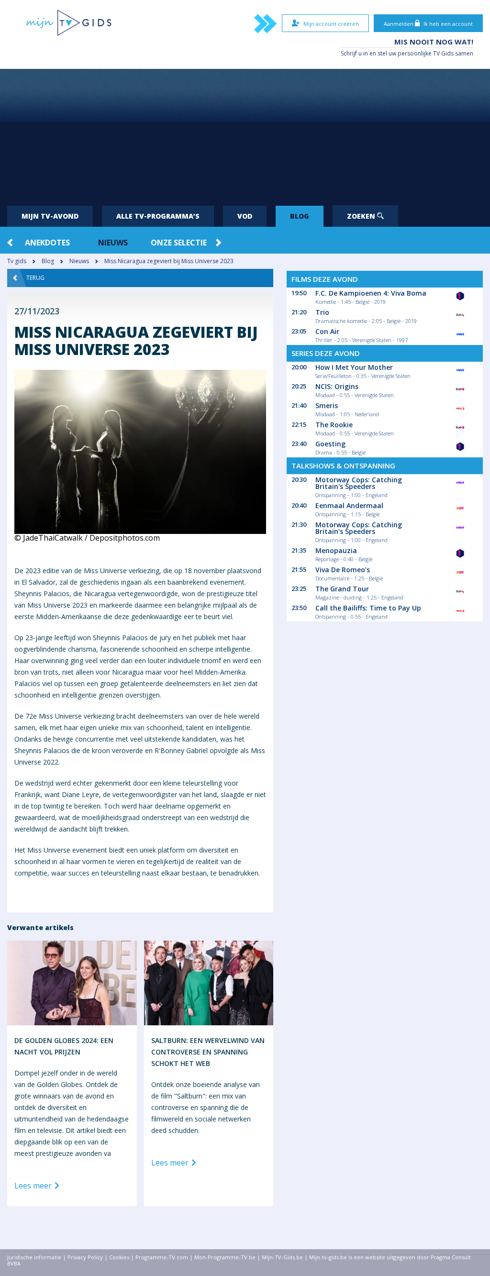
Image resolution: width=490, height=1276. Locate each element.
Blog (299, 216)
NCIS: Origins (336, 386)
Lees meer (34, 1186)
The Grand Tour (342, 588)
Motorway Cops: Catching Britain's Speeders (358, 483)
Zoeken (362, 216)
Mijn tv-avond (50, 216)
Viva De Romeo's (342, 569)
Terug (35, 278)
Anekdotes (47, 242)
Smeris (326, 405)
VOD (244, 216)
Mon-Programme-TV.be (225, 1257)
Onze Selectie (179, 242)
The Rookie (334, 424)
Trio (322, 312)
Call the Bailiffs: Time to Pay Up (368, 607)
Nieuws (113, 242)
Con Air (327, 331)
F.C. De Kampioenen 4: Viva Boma (370, 293)
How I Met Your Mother (354, 367)
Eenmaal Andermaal (349, 505)
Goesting (330, 443)
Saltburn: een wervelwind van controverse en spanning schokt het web (208, 1052)
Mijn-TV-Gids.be (282, 1257)
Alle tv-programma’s (158, 216)
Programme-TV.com (161, 1257)
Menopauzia (336, 550)
